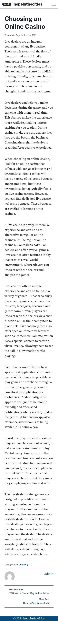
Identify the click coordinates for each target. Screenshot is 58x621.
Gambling (22, 564)
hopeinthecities (28, 4)
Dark (7, 4)
